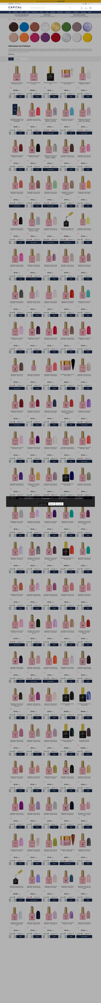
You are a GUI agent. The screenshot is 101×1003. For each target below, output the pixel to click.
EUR (89, 3)
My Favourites (17, 3)
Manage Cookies (43, 504)
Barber (27, 12)
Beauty (15, 12)
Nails (21, 12)
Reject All (52, 504)
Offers (41, 12)
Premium (60, 12)
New (47, 12)
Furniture (34, 12)
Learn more (46, 498)
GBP (84, 3)
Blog (89, 12)
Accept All (59, 504)
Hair (10, 12)
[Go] (70, 8)
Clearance (68, 12)
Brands (53, 12)
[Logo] (15, 7)
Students (75, 12)
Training (83, 12)
